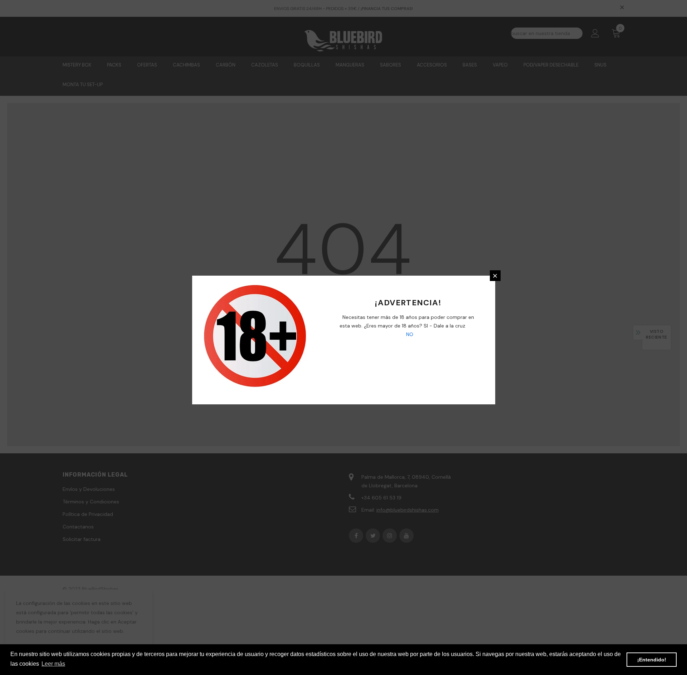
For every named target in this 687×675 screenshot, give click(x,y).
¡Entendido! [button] (651, 659)
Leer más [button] (53, 664)
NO (409, 334)
